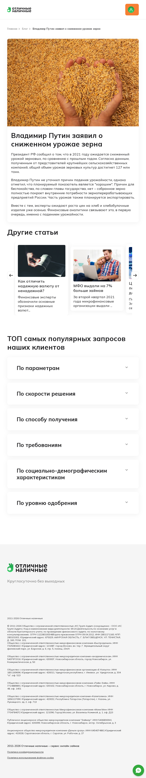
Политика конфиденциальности (25, 751)
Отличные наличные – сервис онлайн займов (50, 746)
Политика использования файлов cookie (30, 757)
